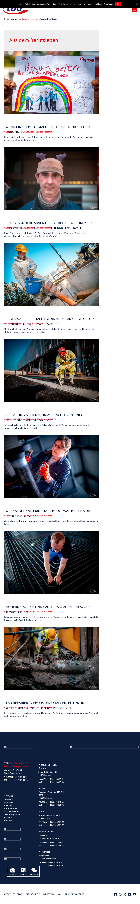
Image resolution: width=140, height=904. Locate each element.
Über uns (8, 805)
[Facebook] (115, 894)
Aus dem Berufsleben (24, 131)
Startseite (25, 19)
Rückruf (23, 874)
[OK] (136, 4)
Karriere (8, 817)
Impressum (48, 894)
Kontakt (8, 820)
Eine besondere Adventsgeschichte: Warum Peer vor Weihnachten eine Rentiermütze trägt (48, 225)
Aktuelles (8, 802)
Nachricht (12, 874)
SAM (59, 894)
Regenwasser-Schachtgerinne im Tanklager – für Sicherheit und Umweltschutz (49, 321)
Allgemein (35, 19)
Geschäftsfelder (11, 811)
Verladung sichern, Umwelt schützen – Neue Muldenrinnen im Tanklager (45, 417)
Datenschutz (33, 894)
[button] (134, 9)
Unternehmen (10, 808)
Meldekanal (34, 874)
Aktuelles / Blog (13, 894)
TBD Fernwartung (74, 894)
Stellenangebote (12, 814)
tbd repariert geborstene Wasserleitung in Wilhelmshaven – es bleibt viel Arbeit (44, 705)
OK (118, 4)
